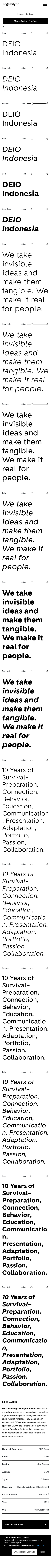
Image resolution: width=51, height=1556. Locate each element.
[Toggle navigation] (45, 4)
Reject (42, 1552)
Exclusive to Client (25, 14)
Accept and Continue (25, 1552)
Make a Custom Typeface (25, 21)
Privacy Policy (40, 1545)
